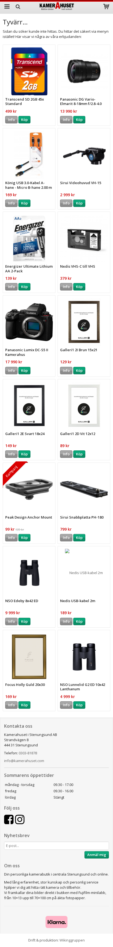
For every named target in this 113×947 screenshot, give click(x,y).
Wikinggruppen (72, 940)
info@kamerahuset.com (24, 760)
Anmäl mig (96, 854)
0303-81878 (28, 753)
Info (11, 119)
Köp (24, 119)
